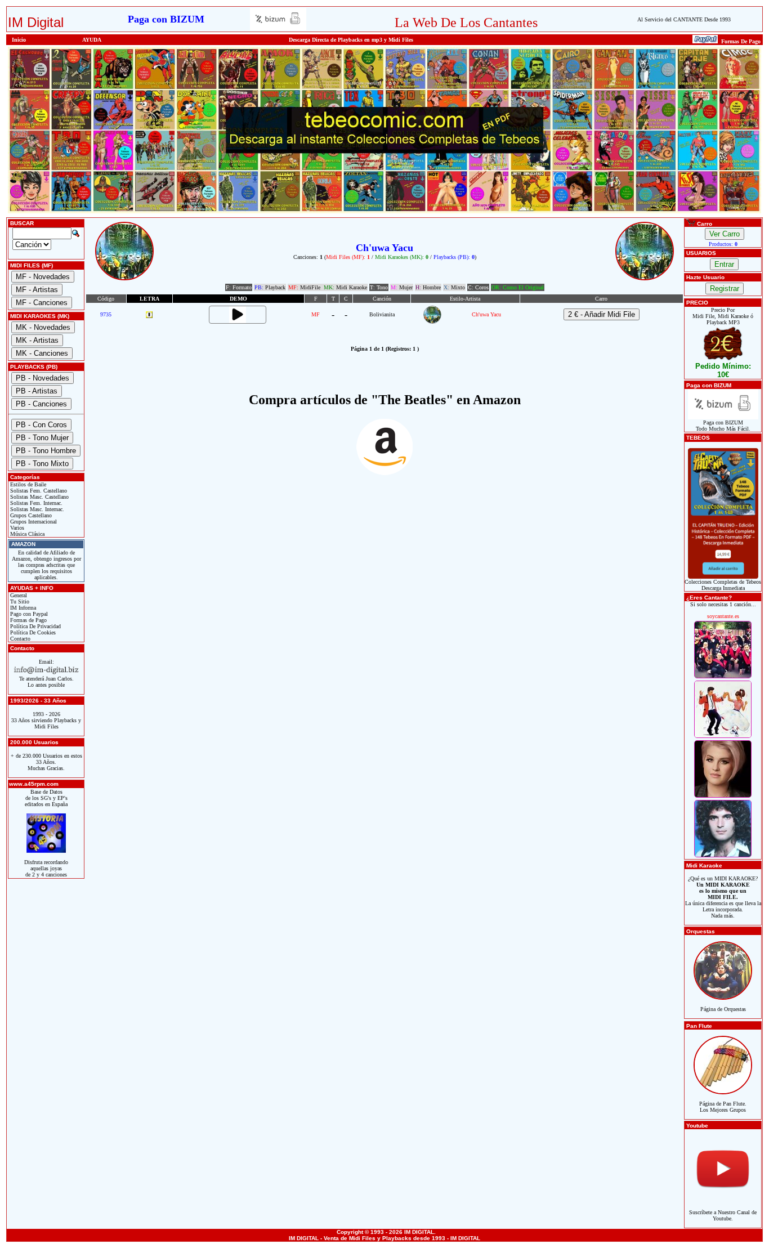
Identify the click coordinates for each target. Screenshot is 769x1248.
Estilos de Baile (27, 484)
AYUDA (91, 40)
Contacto (19, 639)
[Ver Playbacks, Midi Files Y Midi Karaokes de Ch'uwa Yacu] (432, 322)
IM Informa (22, 608)
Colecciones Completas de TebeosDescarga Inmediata (723, 585)
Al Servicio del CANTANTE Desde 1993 (684, 19)
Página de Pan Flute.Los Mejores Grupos (722, 1107)
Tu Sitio (18, 601)
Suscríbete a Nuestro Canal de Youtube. (723, 1215)
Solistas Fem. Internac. (35, 503)
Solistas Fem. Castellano (37, 490)
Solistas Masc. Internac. (36, 509)
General (17, 595)
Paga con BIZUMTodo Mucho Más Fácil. (723, 425)
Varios (16, 528)
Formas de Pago (27, 620)
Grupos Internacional (32, 521)
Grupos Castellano (30, 515)
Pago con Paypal (28, 614)
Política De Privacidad (34, 626)
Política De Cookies (32, 632)
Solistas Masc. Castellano (38, 497)
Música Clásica (26, 534)
